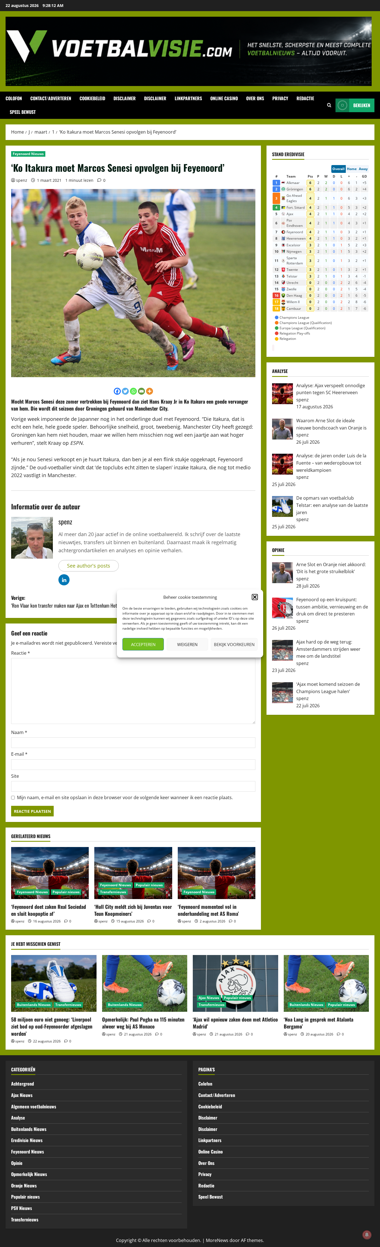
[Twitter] (125, 391)
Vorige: (68, 601)
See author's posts (88, 565)
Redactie (305, 98)
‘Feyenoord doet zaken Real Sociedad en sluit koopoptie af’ (48, 910)
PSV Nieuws (21, 1208)
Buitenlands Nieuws (34, 1004)
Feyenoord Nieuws (28, 153)
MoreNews (217, 1240)
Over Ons (255, 98)
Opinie (17, 1163)
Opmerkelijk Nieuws (29, 1174)
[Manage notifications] (366, 1234)
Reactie (20, 653)
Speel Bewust (23, 112)
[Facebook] (117, 391)
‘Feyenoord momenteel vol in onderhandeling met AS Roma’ (208, 910)
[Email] (141, 391)
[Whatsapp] (133, 391)
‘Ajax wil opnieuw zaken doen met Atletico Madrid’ (235, 1023)
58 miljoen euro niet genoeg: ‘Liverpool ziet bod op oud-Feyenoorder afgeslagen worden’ (51, 1026)
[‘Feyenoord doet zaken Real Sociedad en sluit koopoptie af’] (50, 873)
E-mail (19, 754)
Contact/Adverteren (50, 98)
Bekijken (361, 105)
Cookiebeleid (92, 98)
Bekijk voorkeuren (234, 644)
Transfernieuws (113, 892)
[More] (149, 391)
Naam (19, 732)
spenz (21, 180)
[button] (255, 597)
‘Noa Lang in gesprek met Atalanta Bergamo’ (318, 1023)
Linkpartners (188, 98)
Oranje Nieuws (24, 1185)
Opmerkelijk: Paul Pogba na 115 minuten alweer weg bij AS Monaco (143, 1023)
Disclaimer (124, 98)
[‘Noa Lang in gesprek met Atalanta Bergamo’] (326, 983)
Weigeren (187, 644)
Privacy (280, 98)
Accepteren (143, 644)
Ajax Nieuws (209, 997)
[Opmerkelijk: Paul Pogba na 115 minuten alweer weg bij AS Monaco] (144, 983)
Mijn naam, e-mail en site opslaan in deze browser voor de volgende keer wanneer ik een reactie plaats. (125, 797)
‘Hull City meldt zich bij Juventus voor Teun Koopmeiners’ (133, 910)
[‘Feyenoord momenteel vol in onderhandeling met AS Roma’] (216, 873)
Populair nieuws (66, 892)
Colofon (14, 98)
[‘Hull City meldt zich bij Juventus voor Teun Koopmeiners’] (133, 873)
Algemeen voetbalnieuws (33, 1106)
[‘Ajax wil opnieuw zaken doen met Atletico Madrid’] (235, 983)
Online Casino (224, 98)
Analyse (18, 1117)
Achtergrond (22, 1083)
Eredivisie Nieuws (27, 1140)
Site (15, 776)
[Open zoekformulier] (329, 105)
